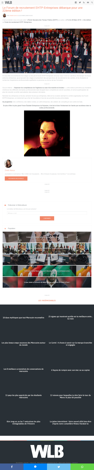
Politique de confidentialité (47, 462)
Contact (75, 462)
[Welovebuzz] (8, 2)
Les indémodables (47, 300)
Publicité (33, 462)
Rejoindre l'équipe (22, 462)
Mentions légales (65, 462)
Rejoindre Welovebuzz (16, 178)
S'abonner (47, 218)
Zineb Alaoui (14, 15)
